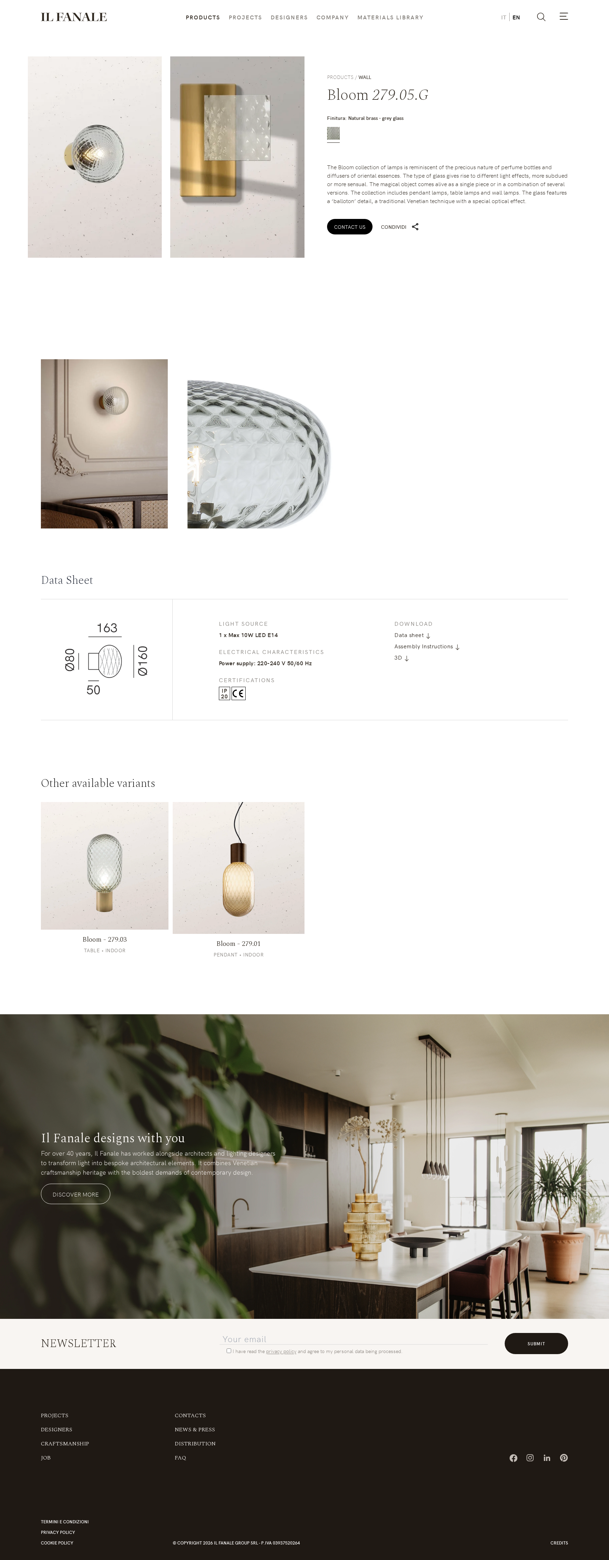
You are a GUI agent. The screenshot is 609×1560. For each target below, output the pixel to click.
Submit (537, 1382)
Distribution (195, 1483)
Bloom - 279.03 (104, 978)
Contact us (349, 226)
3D (399, 657)
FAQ (180, 1497)
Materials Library (390, 17)
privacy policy (281, 1390)
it (503, 17)
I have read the (249, 1390)
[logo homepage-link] (74, 17)
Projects (245, 17)
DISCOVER (104, 905)
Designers (289, 17)
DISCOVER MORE (76, 1233)
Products (203, 17)
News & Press (195, 1468)
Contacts (190, 1454)
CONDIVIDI (393, 226)
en (516, 17)
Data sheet (409, 634)
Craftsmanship (65, 1483)
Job (46, 1497)
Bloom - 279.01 (238, 983)
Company (332, 17)
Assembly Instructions (424, 646)
